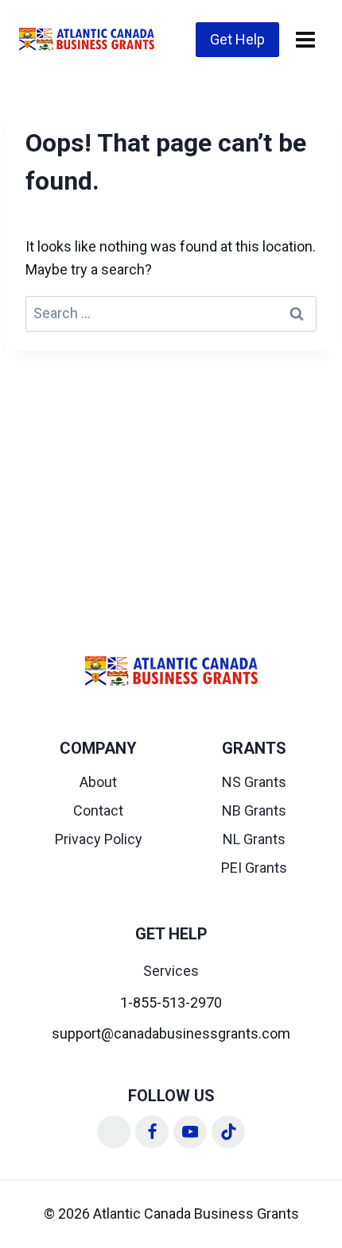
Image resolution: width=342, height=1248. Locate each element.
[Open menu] (305, 39)
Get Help (237, 39)
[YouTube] (190, 1132)
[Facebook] (152, 1132)
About (98, 782)
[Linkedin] (113, 1132)
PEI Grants (254, 867)
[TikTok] (228, 1132)
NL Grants (254, 839)
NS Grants (254, 782)
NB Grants (254, 810)
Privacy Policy (98, 839)
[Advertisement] (171, 481)
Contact (98, 810)
